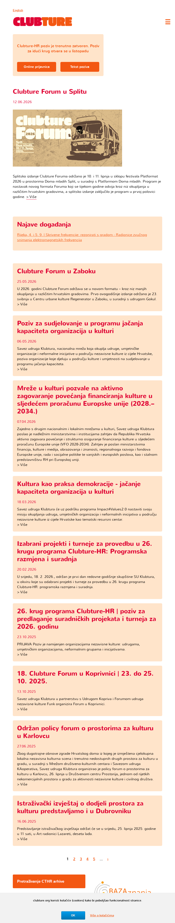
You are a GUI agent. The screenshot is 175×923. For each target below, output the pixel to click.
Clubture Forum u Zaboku (56, 271)
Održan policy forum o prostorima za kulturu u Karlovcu (85, 732)
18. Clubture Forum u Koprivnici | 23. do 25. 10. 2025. (85, 677)
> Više (31, 196)
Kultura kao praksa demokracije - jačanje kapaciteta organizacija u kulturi (79, 488)
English (18, 10)
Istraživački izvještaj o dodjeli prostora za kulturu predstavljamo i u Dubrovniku (80, 807)
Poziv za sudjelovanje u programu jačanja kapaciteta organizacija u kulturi (80, 327)
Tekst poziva (79, 66)
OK (73, 915)
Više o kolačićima (102, 915)
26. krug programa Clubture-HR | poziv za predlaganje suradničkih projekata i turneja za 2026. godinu (86, 619)
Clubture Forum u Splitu (50, 91)
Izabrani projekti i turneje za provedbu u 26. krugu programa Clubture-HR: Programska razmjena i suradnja (84, 551)
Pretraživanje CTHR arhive (40, 881)
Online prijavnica (37, 66)
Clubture (43, 21)
